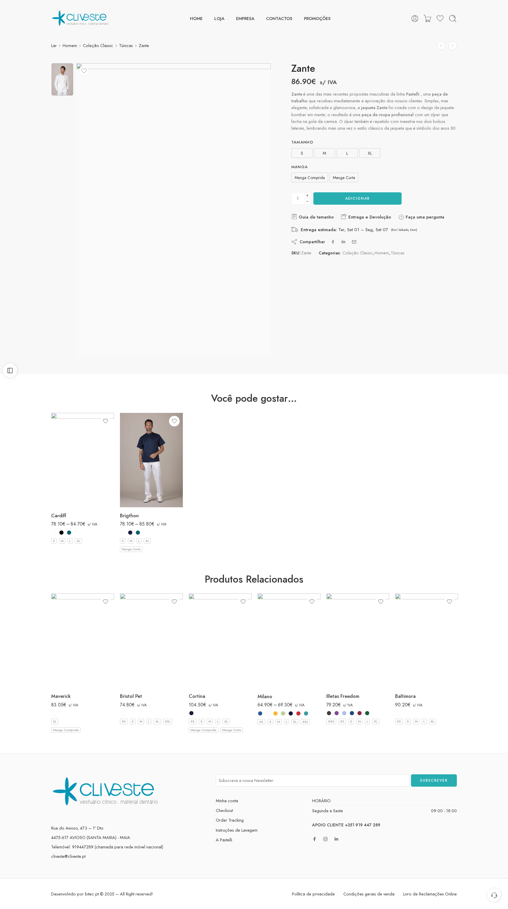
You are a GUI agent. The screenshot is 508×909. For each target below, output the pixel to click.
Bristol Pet (131, 696)
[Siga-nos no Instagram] (325, 839)
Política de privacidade (313, 894)
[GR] (329, 713)
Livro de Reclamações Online (430, 894)
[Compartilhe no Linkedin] (343, 241)
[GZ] (275, 713)
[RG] (359, 713)
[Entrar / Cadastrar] (415, 18)
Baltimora (405, 696)
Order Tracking (230, 820)
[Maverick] (82, 640)
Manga (299, 167)
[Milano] (289, 640)
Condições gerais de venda (369, 894)
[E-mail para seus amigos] (354, 241)
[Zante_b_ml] (62, 79)
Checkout (224, 810)
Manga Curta (131, 549)
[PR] (69, 532)
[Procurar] (453, 18)
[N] (130, 532)
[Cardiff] (82, 460)
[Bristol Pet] (151, 640)
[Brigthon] (151, 460)
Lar (54, 45)
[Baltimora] (426, 640)
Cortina (197, 696)
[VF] (367, 713)
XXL (168, 721)
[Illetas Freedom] (357, 640)
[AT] (336, 713)
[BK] (61, 532)
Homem (70, 45)
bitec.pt (92, 894)
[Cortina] (220, 640)
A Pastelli (224, 840)
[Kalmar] (452, 45)
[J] (352, 713)
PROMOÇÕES (317, 18)
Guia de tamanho (315, 217)
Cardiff (58, 515)
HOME (196, 18)
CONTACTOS (279, 18)
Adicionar (357, 198)
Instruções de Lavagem (237, 830)
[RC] (298, 713)
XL (78, 540)
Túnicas (126, 45)
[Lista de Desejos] (84, 71)
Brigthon (129, 515)
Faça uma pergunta (424, 217)
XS (124, 721)
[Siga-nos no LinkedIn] (336, 839)
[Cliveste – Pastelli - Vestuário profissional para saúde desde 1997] (80, 18)
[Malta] (441, 45)
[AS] (260, 713)
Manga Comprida (66, 730)
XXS (331, 721)
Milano (265, 696)
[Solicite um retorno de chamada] (494, 895)
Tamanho (302, 142)
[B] (53, 532)
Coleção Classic (98, 45)
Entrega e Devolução (369, 217)
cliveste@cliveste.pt (68, 856)
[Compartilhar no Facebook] (333, 242)
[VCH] (306, 713)
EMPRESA (245, 18)
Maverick (61, 696)
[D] (344, 713)
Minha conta (227, 801)
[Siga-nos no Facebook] (314, 839)
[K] (283, 713)
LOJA (219, 18)
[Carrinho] (427, 18)
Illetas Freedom (342, 696)
